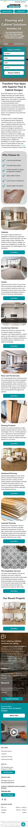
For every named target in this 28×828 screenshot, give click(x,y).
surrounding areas (9, 782)
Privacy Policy (3, 821)
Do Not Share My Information (13, 821)
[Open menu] (26, 6)
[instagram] (5, 799)
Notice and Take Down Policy (8, 822)
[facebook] (2, 799)
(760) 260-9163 (5, 791)
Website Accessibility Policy (20, 822)
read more (23, 675)
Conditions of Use (23, 821)
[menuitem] (13, 751)
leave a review (12, 660)
